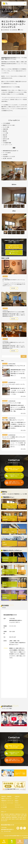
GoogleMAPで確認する (14, 622)
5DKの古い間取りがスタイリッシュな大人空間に (14, 311)
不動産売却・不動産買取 (6, 796)
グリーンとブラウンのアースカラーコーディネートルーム (13, 385)
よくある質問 (4, 807)
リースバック (4, 805)
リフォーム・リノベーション (7, 803)
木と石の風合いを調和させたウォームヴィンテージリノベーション (14, 343)
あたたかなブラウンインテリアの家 (11, 403)
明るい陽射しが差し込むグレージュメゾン (13, 420)
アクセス (16, 803)
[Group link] (14, 246)
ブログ (16, 798)
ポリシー (22, 807)
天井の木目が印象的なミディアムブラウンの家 (13, 366)
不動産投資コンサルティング (7, 800)
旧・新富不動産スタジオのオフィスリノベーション (14, 280)
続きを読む (13, 288)
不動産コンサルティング (6, 798)
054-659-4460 (12, 626)
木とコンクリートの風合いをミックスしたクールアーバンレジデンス (13, 437)
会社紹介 (16, 800)
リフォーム (5, 363)
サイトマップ (17, 805)
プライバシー (17, 807)
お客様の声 (17, 796)
